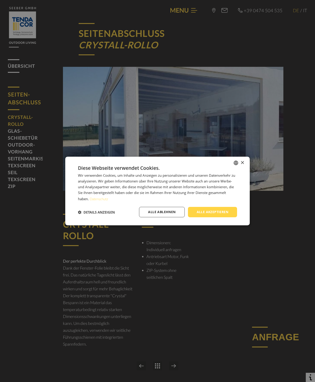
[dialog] (157, 191)
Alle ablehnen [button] (161, 212)
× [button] (242, 162)
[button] (96, 212)
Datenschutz (99, 199)
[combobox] (236, 163)
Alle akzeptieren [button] (212, 212)
